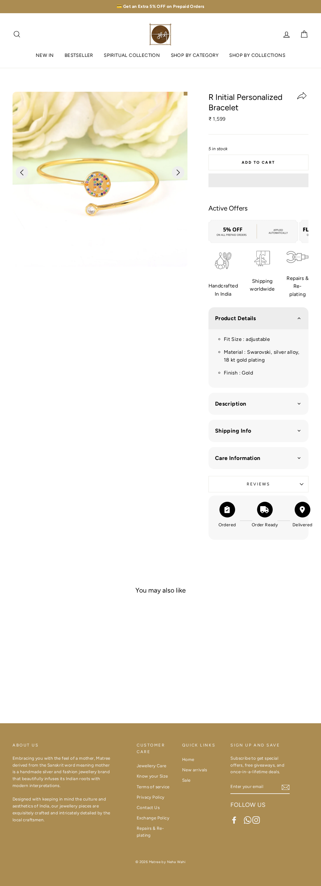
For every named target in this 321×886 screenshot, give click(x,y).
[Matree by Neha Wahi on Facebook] (234, 820)
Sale (186, 780)
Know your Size (152, 776)
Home (188, 759)
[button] (258, 180)
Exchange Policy (153, 817)
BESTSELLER (79, 55)
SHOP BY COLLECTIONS (257, 55)
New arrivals (194, 769)
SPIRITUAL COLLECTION (132, 55)
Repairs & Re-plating (150, 832)
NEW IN (45, 55)
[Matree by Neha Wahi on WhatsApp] (247, 820)
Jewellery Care (151, 765)
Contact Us (148, 807)
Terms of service (153, 786)
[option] (160, 6)
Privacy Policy (151, 797)
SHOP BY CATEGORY (194, 55)
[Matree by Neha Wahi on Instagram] (256, 820)
